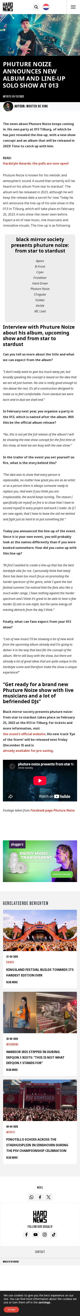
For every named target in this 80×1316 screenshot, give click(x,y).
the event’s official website (24, 734)
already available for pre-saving (28, 751)
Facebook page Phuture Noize (52, 810)
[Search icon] (36, 7)
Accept (11, 1309)
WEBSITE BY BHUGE (11, 1261)
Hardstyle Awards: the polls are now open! (36, 163)
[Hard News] (8, 6)
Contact (40, 1252)
